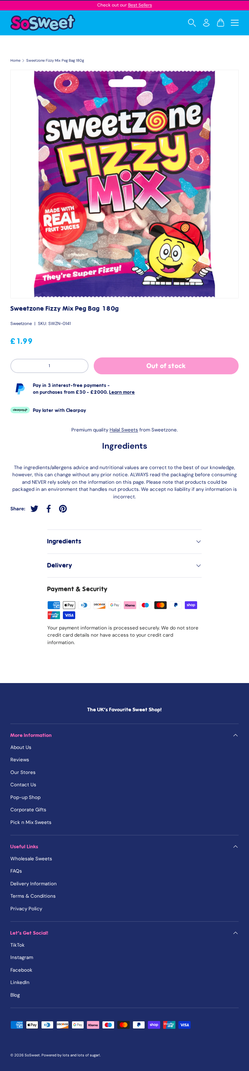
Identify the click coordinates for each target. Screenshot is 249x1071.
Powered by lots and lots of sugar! (71, 1055)
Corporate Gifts (28, 809)
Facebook (21, 970)
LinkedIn (20, 982)
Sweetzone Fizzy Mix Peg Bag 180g (55, 60)
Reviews (19, 759)
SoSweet (32, 1055)
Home (15, 60)
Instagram (21, 957)
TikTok (17, 945)
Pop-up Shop (25, 797)
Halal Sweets (124, 430)
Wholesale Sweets (31, 858)
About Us (20, 747)
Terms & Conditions (33, 896)
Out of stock (166, 366)
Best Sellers (140, 5)
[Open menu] (235, 23)
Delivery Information (33, 883)
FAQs (16, 871)
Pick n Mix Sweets (31, 822)
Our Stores (23, 772)
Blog (15, 995)
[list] (124, 184)
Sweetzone (21, 323)
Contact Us (23, 784)
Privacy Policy (26, 908)
